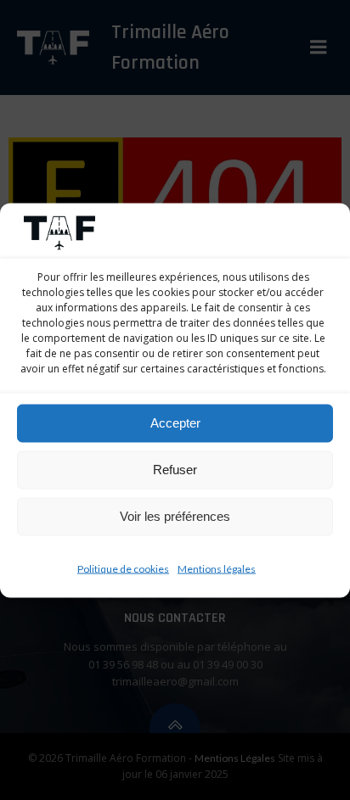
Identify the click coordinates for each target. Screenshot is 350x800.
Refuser (175, 469)
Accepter (175, 423)
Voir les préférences (175, 516)
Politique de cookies (123, 568)
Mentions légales (217, 568)
